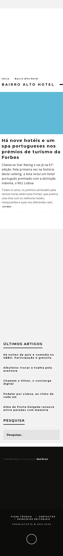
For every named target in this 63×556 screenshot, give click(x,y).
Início (6, 78)
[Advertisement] (31, 42)
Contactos (47, 517)
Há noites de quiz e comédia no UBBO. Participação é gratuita (28, 356)
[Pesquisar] (60, 4)
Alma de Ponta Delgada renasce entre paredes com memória (28, 408)
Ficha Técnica (21, 517)
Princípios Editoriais (33, 519)
